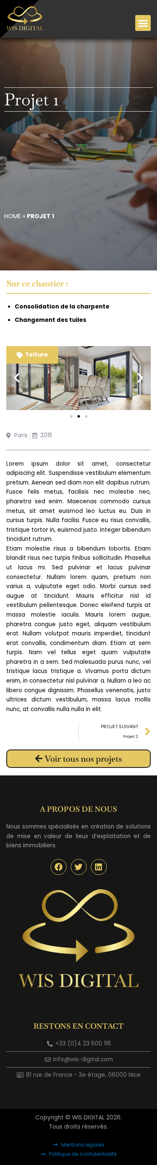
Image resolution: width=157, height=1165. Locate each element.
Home (12, 216)
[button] (143, 23)
